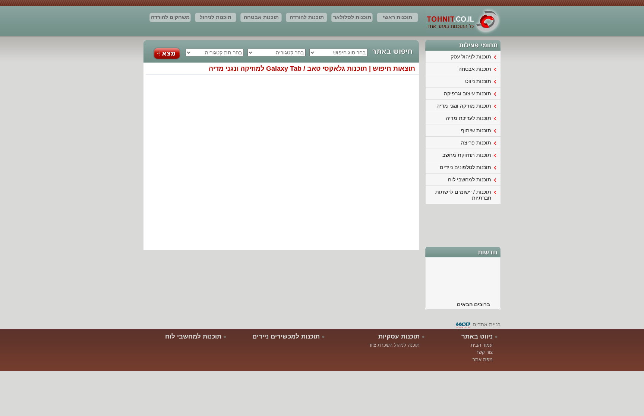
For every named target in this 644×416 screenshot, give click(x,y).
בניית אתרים (487, 324)
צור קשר (484, 352)
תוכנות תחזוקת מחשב (466, 155)
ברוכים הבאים (473, 302)
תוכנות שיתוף (476, 130)
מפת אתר (483, 359)
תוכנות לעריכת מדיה (468, 118)
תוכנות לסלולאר (352, 17)
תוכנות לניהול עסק (215, 18)
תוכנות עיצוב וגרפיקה (467, 93)
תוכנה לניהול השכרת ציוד (394, 345)
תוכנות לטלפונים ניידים (465, 167)
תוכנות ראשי (397, 17)
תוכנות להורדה (307, 17)
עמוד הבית (482, 345)
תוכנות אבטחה (261, 17)
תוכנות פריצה (476, 143)
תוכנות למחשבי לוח (469, 179)
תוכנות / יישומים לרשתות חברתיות (463, 195)
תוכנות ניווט (478, 81)
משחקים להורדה (170, 17)
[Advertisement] (463, 224)
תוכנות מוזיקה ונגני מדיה (463, 106)
